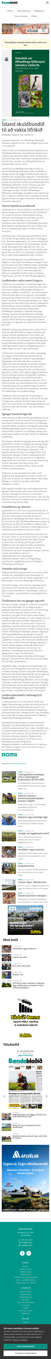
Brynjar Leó (17, 974)
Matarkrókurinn (25, 1294)
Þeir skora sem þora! (21, 966)
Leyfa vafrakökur (25, 1346)
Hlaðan (25, 1322)
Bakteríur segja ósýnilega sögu (33, 817)
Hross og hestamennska (25, 1280)
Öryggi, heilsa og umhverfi (25, 1283)
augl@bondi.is (26, 1245)
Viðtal (34, 16)
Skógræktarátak (26, 866)
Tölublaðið (11, 1044)
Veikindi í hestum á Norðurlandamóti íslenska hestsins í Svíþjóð (31, 798)
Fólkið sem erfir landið (25, 1303)
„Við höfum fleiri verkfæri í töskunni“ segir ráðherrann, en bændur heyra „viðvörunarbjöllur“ (28, 985)
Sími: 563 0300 (27, 1240)
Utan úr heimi (20, 16)
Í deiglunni (39, 11)
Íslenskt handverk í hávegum (32, 895)
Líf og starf (25, 1305)
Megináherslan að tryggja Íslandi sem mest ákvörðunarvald (29, 1115)
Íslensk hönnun (25, 1292)
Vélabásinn (25, 1313)
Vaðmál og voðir (19, 957)
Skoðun (25, 1266)
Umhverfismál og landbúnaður (25, 1277)
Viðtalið (25, 1308)
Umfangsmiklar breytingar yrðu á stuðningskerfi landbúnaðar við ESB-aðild (31, 777)
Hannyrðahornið (25, 1297)
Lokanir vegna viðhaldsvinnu (32, 882)
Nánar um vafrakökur (20, 1340)
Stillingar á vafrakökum (25, 1353)
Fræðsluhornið (25, 1272)
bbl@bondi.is (26, 1243)
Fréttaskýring (23, 11)
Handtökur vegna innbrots (31, 849)
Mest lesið (10, 940)
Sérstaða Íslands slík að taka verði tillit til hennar (29, 1137)
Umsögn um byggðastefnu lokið (33, 833)
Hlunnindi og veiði (25, 1311)
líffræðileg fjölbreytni (18, 764)
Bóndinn (25, 1300)
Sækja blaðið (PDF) (25, 1055)
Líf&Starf (25, 1287)
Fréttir (10, 11)
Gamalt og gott (25, 1269)
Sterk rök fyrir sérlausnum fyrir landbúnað (26, 1126)
